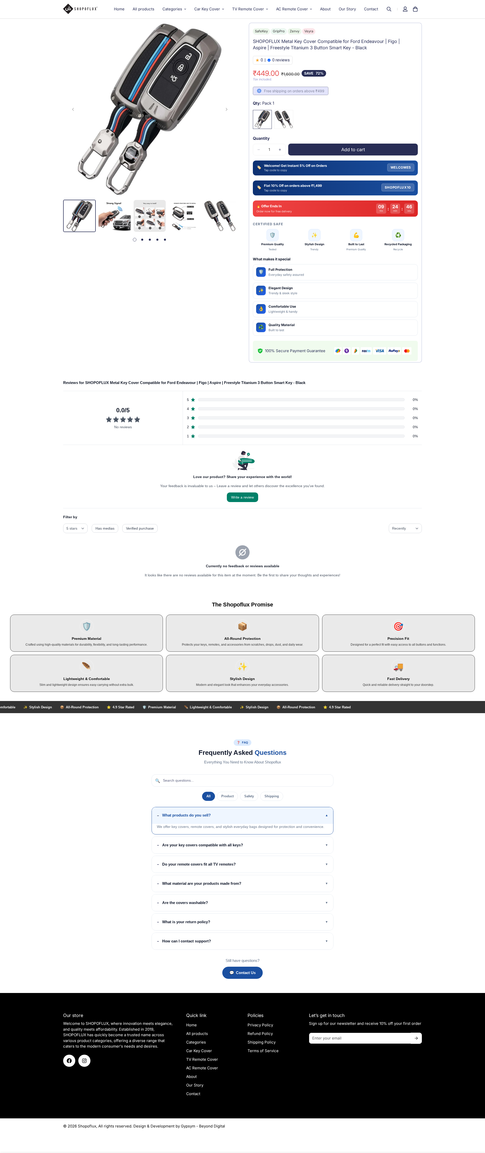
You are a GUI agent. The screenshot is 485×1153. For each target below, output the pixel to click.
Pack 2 (283, 119)
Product (227, 796)
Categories (172, 9)
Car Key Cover (207, 9)
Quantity (261, 138)
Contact (371, 9)
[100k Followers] (84, 1061)
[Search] (391, 9)
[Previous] (73, 109)
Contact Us (242, 972)
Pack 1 (262, 119)
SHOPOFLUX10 (398, 187)
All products (143, 9)
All (208, 796)
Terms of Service (263, 1050)
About (325, 9)
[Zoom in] (225, 33)
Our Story (347, 9)
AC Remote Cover (292, 9)
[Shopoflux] (82, 9)
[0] (415, 9)
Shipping (271, 796)
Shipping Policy (262, 1042)
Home (119, 9)
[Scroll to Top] (475, 1125)
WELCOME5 (401, 167)
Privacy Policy (260, 1025)
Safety (249, 796)
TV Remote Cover (248, 9)
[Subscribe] (416, 1038)
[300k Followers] (69, 1061)
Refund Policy (260, 1033)
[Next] (226, 109)
